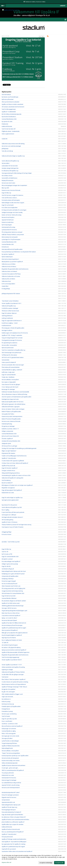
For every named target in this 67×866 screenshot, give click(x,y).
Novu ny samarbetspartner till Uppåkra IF (12, 832)
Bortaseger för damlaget (8, 389)
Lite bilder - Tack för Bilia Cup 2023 (11, 542)
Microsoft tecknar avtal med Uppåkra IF (12, 726)
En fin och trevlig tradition (8, 283)
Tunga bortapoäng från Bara (9, 743)
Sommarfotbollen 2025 (8, 244)
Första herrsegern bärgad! (9, 581)
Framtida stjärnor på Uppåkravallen (11, 706)
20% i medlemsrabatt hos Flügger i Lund (12, 694)
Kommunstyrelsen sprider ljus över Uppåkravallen (15, 755)
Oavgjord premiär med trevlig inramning (12, 591)
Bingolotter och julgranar (8, 487)
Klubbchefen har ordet (8, 492)
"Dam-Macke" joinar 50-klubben (10, 301)
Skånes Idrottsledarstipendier (10, 763)
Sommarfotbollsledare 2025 (9, 242)
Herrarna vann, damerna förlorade (11, 421)
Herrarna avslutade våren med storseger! (13, 365)
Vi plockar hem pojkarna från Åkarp (11, 274)
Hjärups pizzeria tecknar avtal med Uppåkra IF (14, 650)
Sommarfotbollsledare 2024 (9, 433)
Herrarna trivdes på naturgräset (10, 758)
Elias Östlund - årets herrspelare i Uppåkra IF (13, 679)
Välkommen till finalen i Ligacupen (11, 406)
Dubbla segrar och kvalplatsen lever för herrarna (15, 333)
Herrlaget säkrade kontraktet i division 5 (12, 517)
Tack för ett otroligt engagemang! (10, 657)
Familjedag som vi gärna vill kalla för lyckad (13, 573)
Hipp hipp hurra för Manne (9, 637)
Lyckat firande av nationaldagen (10, 741)
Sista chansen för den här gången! (11, 384)
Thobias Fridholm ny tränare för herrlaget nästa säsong (16, 524)
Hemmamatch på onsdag (8, 227)
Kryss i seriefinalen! (7, 721)
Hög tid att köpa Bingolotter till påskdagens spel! (14, 610)
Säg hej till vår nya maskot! (9, 849)
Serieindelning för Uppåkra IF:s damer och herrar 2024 (16, 475)
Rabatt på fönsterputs (7, 180)
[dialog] (33, 859)
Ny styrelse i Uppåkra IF (8, 254)
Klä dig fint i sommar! (7, 559)
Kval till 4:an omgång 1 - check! (10, 323)
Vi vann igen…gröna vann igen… (10, 768)
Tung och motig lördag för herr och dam (12, 338)
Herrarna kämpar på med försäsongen (12, 625)
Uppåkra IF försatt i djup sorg (9, 807)
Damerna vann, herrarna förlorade (11, 190)
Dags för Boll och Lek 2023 (8, 596)
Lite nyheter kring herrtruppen (10, 645)
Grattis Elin (4, 138)
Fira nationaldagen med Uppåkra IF (11, 561)
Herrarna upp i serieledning (9, 714)
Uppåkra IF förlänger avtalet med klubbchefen (14, 839)
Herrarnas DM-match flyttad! (9, 620)
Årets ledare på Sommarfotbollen (11, 367)
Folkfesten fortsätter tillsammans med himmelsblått (15, 392)
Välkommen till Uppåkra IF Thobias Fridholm (13, 672)
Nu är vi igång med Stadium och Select (12, 640)
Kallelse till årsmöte (7, 126)
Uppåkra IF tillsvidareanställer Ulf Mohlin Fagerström (15, 652)
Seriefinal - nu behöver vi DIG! (10, 723)
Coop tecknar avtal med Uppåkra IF (11, 615)
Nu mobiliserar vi (6, 699)
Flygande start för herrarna (9, 797)
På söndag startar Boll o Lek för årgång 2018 (13, 588)
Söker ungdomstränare (8, 134)
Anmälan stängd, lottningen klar (10, 168)
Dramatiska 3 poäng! (7, 711)
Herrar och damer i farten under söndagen (13, 409)
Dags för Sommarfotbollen (9, 374)
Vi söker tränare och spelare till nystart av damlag (15, 682)
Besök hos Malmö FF (7, 483)
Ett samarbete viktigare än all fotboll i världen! (14, 601)
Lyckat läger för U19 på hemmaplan (11, 239)
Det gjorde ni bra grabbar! (8, 689)
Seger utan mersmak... (8, 696)
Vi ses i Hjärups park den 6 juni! (10, 387)
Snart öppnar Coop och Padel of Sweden (12, 527)
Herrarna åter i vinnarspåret (9, 345)
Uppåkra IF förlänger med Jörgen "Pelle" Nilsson (14, 687)
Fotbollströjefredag (7, 424)
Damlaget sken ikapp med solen (10, 399)
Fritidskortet (5, 124)
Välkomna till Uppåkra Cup (9, 306)
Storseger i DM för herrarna (9, 608)
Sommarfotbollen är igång (9, 731)
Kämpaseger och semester (9, 728)
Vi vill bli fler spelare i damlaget (10, 308)
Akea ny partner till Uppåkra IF (10, 630)
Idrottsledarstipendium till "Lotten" (11, 792)
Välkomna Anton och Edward (9, 271)
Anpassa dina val (6, 862)
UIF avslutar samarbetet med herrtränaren (13, 107)
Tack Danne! (5, 677)
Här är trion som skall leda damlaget (11, 146)
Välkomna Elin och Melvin (8, 279)
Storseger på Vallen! (7, 738)
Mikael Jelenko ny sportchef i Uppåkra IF (12, 261)
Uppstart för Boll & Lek (8, 220)
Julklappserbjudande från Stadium (11, 293)
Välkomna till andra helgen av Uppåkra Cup (13, 156)
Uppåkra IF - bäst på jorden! (9, 834)
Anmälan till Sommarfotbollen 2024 (11, 441)
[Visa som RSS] (48, 36)
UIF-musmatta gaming (7, 519)
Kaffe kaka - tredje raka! (8, 372)
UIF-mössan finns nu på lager (9, 446)
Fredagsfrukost (6, 709)
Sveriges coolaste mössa (8, 470)
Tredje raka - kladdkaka (8, 377)
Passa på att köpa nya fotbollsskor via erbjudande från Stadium (19, 252)
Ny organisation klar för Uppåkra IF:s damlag (13, 844)
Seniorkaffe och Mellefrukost (9, 178)
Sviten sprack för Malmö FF (9, 362)
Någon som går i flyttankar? (9, 451)
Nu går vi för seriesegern (8, 691)
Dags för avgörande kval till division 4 (11, 320)
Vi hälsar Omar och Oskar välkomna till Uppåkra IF (15, 463)
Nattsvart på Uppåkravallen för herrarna (12, 401)
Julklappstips (5, 148)
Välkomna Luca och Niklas (8, 264)
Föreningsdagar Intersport (9, 809)
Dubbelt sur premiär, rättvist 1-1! (10, 428)
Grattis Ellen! (5, 286)
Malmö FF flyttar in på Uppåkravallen (11, 411)
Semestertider (5, 360)
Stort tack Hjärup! (6, 94)
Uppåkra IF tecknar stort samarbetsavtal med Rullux (15, 819)
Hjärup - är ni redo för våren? (9, 618)
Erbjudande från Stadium (8, 453)
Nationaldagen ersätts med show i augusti (13, 202)
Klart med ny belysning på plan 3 (10, 259)
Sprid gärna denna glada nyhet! (10, 500)
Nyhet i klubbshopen (7, 256)
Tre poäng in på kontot (8, 773)
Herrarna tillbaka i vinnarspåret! (10, 379)
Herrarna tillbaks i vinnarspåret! (10, 750)
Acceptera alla (59, 862)
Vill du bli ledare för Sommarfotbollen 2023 (13, 593)
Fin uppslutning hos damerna (9, 342)
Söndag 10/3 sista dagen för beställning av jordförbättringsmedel (19, 448)
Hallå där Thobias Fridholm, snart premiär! (13, 234)
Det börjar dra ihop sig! (8, 704)
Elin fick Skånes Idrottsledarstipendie (11, 114)
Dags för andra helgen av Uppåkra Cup (12, 497)
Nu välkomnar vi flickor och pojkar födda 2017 (14, 817)
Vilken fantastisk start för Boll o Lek (11, 586)
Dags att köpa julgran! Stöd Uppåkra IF (12, 490)
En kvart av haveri (6, 534)
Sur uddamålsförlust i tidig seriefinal (11, 782)
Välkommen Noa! (6, 281)
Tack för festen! (6, 716)
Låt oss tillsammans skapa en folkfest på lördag (14, 394)
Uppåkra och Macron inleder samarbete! (12, 104)
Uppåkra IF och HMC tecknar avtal (10, 603)
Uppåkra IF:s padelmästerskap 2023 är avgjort (14, 628)
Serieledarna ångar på (8, 569)
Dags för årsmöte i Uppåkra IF (9, 468)
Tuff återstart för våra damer (9, 355)
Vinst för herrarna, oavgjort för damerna (12, 195)
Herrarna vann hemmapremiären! (11, 787)
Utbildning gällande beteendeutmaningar (13, 605)
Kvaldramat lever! (6, 325)
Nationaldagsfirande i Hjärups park (11, 805)
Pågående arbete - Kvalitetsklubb (10, 131)
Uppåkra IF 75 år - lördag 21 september (12, 335)
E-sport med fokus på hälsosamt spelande (13, 512)
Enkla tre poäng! (6, 701)
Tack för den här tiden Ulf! (8, 129)
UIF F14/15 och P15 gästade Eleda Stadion (13, 357)
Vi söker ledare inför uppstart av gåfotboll (13, 460)
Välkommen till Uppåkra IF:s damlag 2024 (12, 478)
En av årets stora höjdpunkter (10, 207)
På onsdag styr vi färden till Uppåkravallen (13, 328)
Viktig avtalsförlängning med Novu (11, 473)
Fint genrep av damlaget (8, 426)
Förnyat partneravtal (7, 836)
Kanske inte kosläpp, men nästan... (11, 760)
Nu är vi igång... (6, 510)
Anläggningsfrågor (7, 532)
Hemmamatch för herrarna (9, 777)
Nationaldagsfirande (7, 748)
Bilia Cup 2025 (5, 188)
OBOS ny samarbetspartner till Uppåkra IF (13, 770)
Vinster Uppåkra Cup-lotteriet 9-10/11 (11, 303)
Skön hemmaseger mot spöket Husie (11, 352)
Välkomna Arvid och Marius (9, 266)
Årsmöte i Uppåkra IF (7, 438)
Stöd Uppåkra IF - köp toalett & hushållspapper (14, 841)
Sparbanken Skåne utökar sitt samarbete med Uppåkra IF (17, 851)
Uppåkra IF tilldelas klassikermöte (11, 746)
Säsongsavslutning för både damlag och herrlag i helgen (17, 173)
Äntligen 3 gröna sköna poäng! (10, 564)
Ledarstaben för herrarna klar (10, 166)
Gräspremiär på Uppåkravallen (10, 576)
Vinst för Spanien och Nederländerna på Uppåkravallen (16, 397)
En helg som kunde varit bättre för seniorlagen (14, 210)
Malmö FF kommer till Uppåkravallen (11, 419)
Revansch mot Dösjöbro (8, 217)
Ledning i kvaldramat (7, 318)
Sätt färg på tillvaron (7, 315)
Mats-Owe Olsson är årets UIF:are (11, 613)
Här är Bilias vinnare (7, 175)
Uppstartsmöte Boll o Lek (8, 802)
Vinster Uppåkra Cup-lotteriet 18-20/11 (12, 660)
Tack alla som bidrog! (7, 151)
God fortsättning (6, 480)
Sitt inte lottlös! (5, 163)
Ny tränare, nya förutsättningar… (10, 97)
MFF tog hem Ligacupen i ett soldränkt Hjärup (13, 404)
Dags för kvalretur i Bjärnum (9, 313)
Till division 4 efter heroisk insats (10, 311)
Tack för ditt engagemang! (8, 109)
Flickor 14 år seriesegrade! (9, 733)
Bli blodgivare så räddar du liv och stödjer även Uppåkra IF (17, 485)
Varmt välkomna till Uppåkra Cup (10, 161)
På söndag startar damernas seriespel (12, 232)
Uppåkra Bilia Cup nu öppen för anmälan (12, 824)
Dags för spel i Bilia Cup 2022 (9, 719)
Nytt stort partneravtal (7, 347)
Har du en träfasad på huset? (9, 583)
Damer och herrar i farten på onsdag (11, 215)
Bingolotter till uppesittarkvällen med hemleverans (15, 269)
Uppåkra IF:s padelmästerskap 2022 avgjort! (13, 846)
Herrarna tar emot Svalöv (8, 183)
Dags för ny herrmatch (8, 205)
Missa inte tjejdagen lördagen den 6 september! (14, 185)
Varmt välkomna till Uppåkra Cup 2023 (12, 507)
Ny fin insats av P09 (7, 554)
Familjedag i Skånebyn (8, 578)
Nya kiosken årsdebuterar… (9, 116)
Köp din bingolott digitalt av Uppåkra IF (12, 635)
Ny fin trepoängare (7, 224)
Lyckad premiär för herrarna (9, 229)
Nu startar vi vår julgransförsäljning (11, 647)
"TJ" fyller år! (5, 642)
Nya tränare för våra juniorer (9, 505)
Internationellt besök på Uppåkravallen (12, 249)
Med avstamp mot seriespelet (10, 237)
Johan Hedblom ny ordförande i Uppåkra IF (13, 822)
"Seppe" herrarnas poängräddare (11, 753)
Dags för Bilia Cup (6, 193)
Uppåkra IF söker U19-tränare (9, 522)
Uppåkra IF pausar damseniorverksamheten (13, 765)
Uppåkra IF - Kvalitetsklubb (9, 111)
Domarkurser (5, 247)
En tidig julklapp (6, 288)
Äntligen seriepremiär (7, 431)
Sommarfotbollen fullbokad (9, 598)
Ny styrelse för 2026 (7, 121)
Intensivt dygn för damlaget (9, 780)
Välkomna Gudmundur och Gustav (11, 276)
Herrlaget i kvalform (7, 330)
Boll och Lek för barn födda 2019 (10, 436)
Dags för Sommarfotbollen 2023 (10, 556)
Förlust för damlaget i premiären (10, 795)
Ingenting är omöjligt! (7, 669)
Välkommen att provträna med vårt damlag (13, 143)
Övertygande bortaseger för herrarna (12, 340)
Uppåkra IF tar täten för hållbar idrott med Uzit (14, 623)
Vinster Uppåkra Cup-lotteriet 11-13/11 (12, 664)
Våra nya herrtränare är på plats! (10, 102)
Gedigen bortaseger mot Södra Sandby (12, 212)
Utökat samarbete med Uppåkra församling (13, 667)
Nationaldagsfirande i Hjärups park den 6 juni (14, 571)
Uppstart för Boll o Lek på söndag (10, 785)
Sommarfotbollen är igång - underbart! (12, 370)
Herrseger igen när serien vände (10, 736)
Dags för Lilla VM (6, 566)
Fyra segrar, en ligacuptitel (9, 382)
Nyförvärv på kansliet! (7, 99)
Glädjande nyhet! (6, 443)
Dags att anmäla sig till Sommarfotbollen (12, 814)
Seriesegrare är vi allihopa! (9, 515)
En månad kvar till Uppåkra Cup (10, 170)
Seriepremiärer (6, 800)
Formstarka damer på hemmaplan (11, 200)
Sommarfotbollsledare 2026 (9, 119)
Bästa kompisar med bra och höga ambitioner (14, 684)
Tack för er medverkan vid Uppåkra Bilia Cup (13, 350)
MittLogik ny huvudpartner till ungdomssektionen (15, 632)
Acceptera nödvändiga (46, 862)
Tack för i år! (5, 551)
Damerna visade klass (8, 222)
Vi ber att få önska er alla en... (9, 197)
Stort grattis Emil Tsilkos (8, 414)
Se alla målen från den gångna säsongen (13, 674)
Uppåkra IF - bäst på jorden (9, 458)
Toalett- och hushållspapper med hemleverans (14, 456)
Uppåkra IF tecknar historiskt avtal (11, 829)
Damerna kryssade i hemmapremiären (12, 416)
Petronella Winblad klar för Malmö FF (11, 812)
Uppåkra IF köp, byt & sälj (8, 465)
